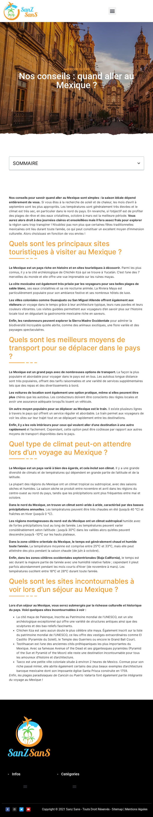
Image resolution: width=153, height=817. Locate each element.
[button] (112, 11)
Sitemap (117, 809)
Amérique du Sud (76, 69)
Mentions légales (136, 809)
